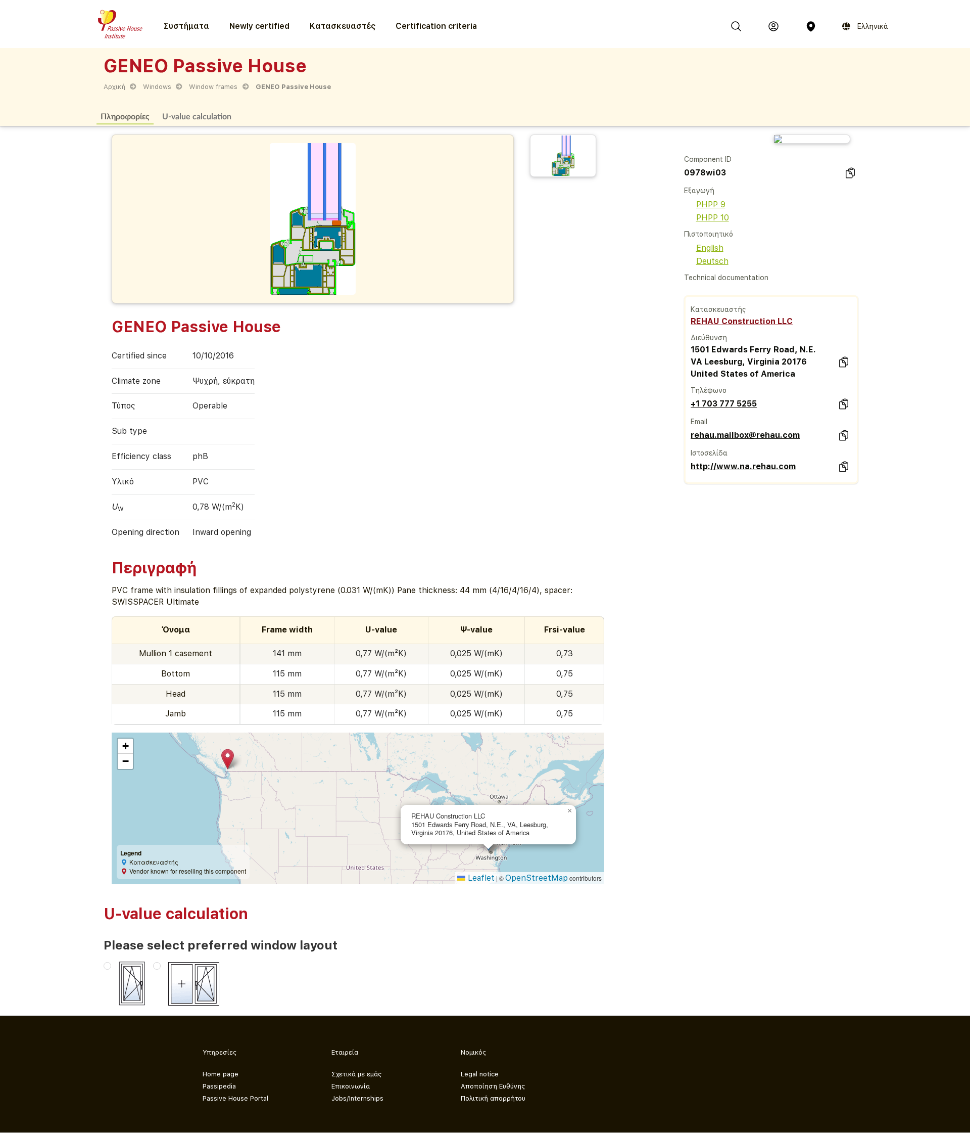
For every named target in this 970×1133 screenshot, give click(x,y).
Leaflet (480, 878)
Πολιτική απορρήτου (493, 1098)
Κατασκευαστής (718, 309)
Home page (220, 1074)
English (709, 248)
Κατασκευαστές (342, 26)
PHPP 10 (712, 217)
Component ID (708, 159)
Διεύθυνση (709, 338)
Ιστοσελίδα (709, 453)
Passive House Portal (235, 1098)
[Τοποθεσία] (811, 26)
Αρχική (114, 86)
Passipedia (219, 1086)
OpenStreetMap (536, 878)
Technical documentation (726, 278)
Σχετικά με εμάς (356, 1074)
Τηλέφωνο (708, 390)
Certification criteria (436, 26)
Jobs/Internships (357, 1098)
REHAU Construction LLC (742, 321)
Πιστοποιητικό (708, 234)
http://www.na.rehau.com (743, 466)
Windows (157, 86)
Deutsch (712, 261)
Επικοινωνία (350, 1086)
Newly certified (259, 26)
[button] (227, 759)
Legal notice (480, 1074)
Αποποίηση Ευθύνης (493, 1086)
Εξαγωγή (699, 191)
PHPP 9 (710, 204)
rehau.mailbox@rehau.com (745, 435)
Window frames (213, 86)
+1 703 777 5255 (724, 404)
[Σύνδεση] (773, 26)
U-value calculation (196, 116)
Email (699, 422)
